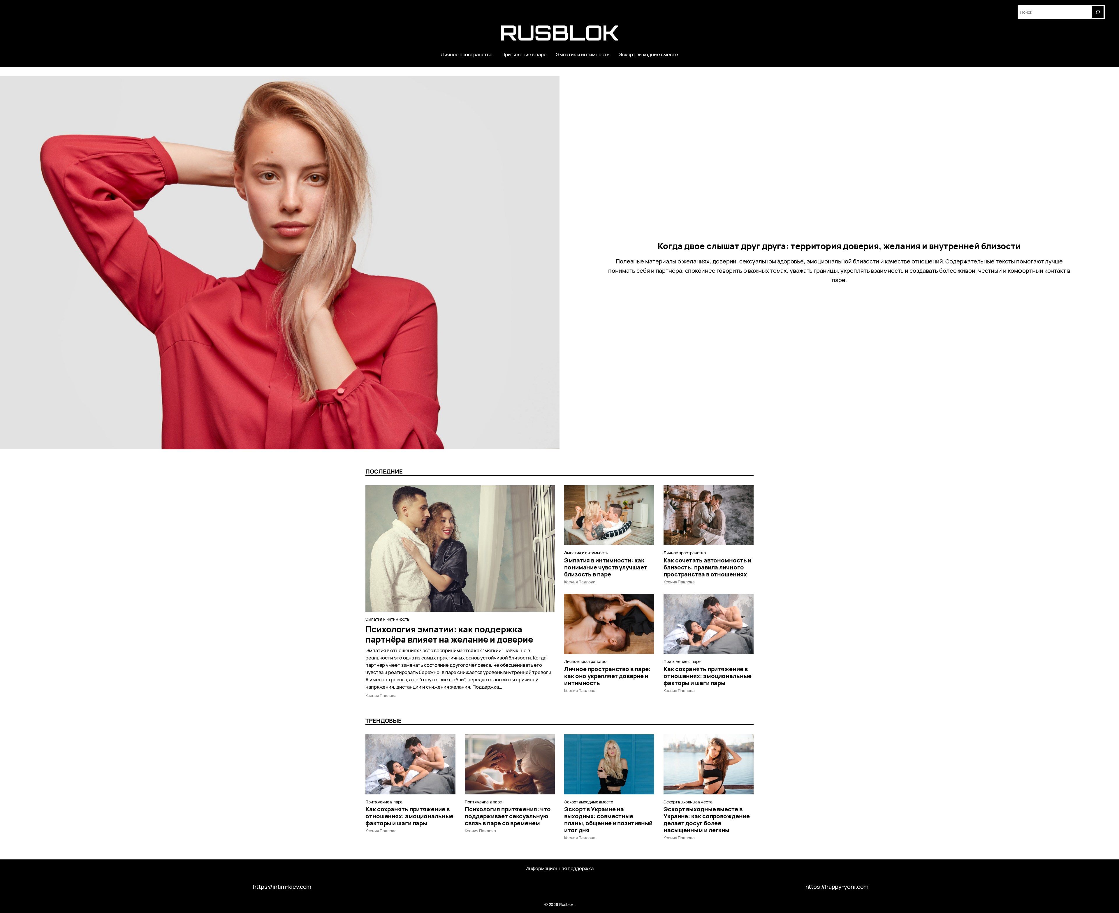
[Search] (1098, 12)
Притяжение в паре (682, 661)
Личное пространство (685, 552)
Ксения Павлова (381, 695)
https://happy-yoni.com (837, 887)
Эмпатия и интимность (387, 619)
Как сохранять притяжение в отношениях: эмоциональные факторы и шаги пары (708, 676)
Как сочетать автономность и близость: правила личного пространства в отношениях (707, 567)
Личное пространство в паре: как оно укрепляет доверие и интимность (607, 676)
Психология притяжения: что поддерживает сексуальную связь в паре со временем (507, 816)
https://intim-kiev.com (282, 887)
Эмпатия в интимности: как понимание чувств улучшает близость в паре (605, 567)
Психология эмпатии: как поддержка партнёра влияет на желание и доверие (449, 634)
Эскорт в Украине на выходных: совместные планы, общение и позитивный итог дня (608, 820)
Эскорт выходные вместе (588, 802)
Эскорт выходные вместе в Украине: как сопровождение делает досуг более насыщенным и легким (706, 820)
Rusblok (559, 32)
